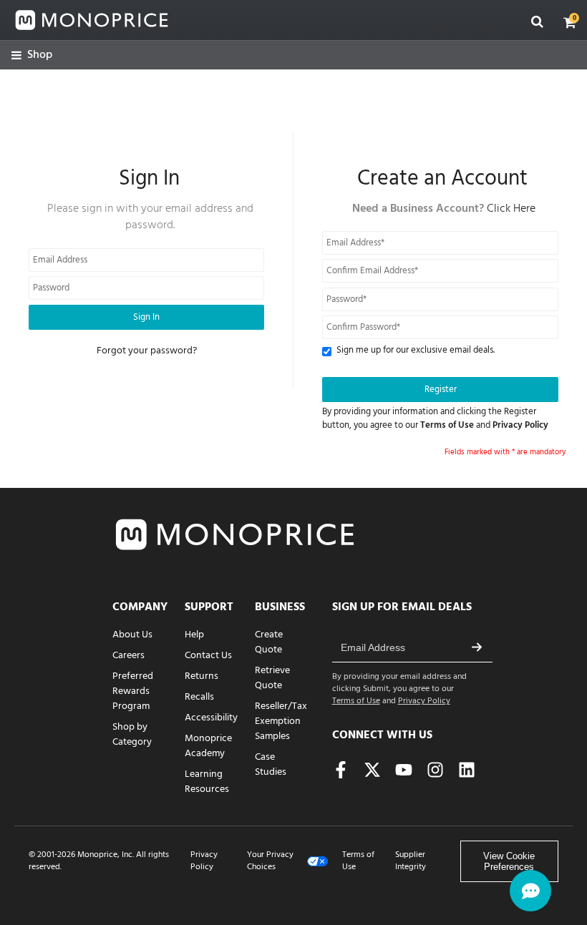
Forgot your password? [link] (147, 351)
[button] (570, 22)
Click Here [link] (511, 209)
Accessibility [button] (211, 717)
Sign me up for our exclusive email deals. (415, 351)
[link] (31, 55)
